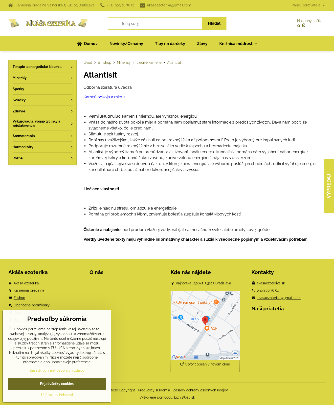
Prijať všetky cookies (57, 384)
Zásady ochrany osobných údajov (200, 390)
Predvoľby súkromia (154, 390)
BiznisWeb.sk (184, 397)
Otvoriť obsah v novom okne (207, 364)
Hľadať (214, 23)
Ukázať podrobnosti (57, 395)
